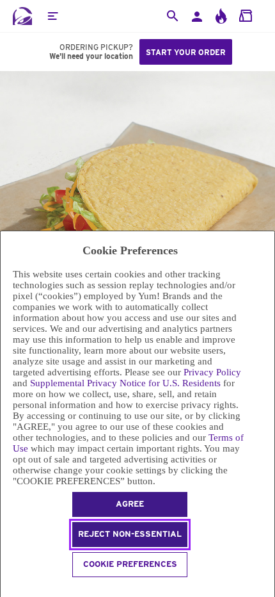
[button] (52, 16)
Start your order (186, 52)
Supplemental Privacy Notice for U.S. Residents (125, 383)
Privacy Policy (212, 372)
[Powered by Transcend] (6, 589)
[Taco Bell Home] (22, 16)
